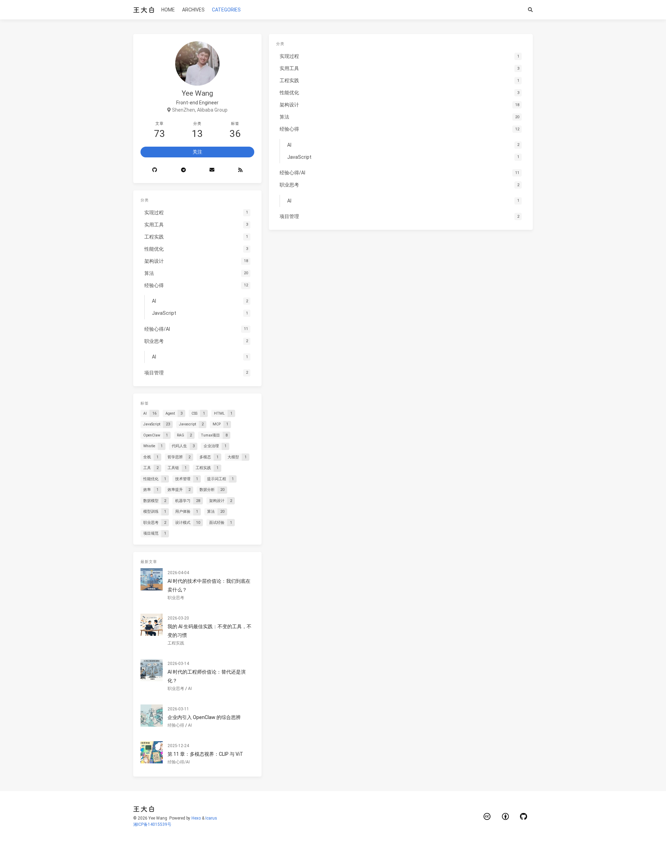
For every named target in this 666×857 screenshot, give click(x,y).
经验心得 (176, 725)
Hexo (196, 818)
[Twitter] (212, 170)
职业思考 (176, 597)
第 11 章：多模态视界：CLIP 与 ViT (205, 754)
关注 (197, 152)
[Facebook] (183, 170)
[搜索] (530, 9)
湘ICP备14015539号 (152, 824)
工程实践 (176, 643)
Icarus (211, 818)
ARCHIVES (193, 9)
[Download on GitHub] (523, 816)
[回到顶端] (551, 843)
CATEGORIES (226, 9)
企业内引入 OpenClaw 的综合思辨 (204, 717)
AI (190, 688)
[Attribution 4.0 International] (505, 816)
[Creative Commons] (487, 816)
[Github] (154, 170)
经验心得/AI (179, 762)
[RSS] (240, 170)
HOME (168, 9)
